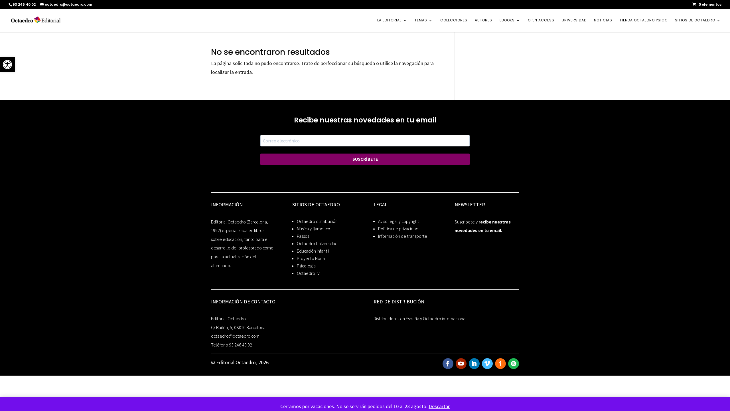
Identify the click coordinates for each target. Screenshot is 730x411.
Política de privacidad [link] (398, 229)
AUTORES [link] (483, 20)
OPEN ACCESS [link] (541, 20)
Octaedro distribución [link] (317, 221)
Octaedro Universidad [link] (317, 244)
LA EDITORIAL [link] (389, 20)
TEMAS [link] (421, 20)
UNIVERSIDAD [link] (574, 20)
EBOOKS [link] (507, 20)
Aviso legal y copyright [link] (398, 221)
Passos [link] (303, 236)
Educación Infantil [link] (313, 251)
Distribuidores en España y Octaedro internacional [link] (420, 319)
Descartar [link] (439, 406)
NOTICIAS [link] (603, 20)
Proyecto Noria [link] (311, 258)
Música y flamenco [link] (313, 229)
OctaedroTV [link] (308, 273)
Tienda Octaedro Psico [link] (644, 20)
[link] (7, 64)
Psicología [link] (306, 266)
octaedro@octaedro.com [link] (235, 336)
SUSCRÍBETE (365, 159)
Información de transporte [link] (402, 236)
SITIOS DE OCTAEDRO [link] (695, 20)
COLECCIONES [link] (453, 20)
